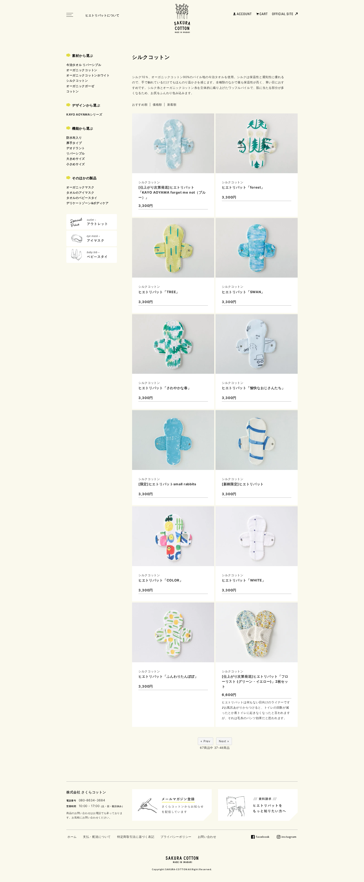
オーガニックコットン (81, 70)
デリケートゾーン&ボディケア (87, 203)
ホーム (72, 836)
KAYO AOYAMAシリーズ (84, 114)
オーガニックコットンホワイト (88, 75)
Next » (224, 741)
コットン (72, 91)
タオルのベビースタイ (81, 198)
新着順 (172, 104)
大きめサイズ (75, 158)
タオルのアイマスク (80, 192)
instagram (289, 837)
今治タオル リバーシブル (83, 65)
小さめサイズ (75, 164)
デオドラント (75, 148)
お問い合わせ (207, 836)
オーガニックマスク (80, 187)
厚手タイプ (74, 143)
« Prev (205, 741)
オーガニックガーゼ (80, 86)
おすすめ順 (140, 104)
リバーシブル (75, 153)
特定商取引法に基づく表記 (135, 836)
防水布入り (74, 137)
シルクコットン (77, 80)
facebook (262, 837)
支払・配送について (97, 836)
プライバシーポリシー (176, 836)
